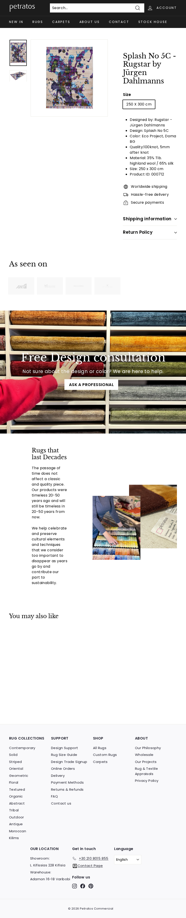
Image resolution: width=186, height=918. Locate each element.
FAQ (54, 796)
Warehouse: (40, 872)
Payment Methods (67, 782)
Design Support (64, 747)
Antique (16, 824)
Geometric (18, 775)
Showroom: (40, 858)
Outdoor (16, 817)
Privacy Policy (147, 780)
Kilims (14, 837)
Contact (119, 22)
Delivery (58, 775)
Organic (16, 796)
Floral (13, 782)
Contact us (61, 803)
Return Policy (138, 232)
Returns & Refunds (67, 789)
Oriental (16, 768)
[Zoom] (69, 78)
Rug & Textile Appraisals (146, 771)
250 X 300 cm (139, 104)
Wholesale (144, 754)
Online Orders (63, 768)
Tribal (14, 810)
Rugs (37, 22)
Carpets (61, 22)
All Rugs (99, 747)
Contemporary (22, 747)
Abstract (17, 803)
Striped (15, 761)
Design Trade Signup (69, 761)
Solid (13, 754)
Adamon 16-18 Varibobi (50, 879)
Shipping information (147, 219)
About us (89, 22)
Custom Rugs (105, 754)
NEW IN (16, 22)
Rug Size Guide (64, 754)
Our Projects (146, 761)
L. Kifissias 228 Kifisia (48, 865)
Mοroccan (17, 831)
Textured (17, 789)
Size (127, 94)
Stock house (152, 22)
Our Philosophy (148, 747)
